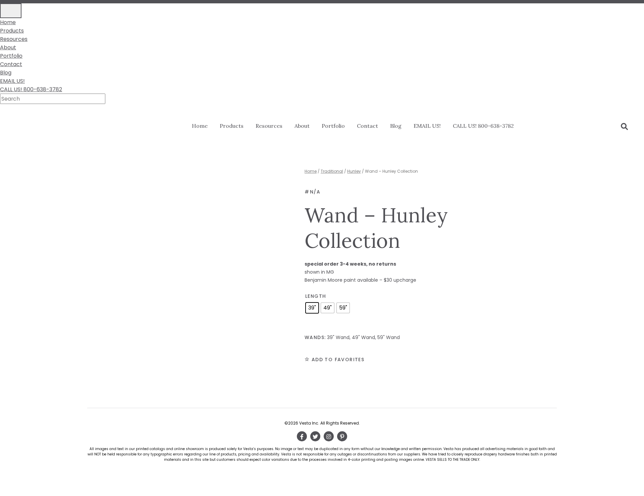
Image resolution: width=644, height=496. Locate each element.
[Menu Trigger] (10, 10)
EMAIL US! (427, 125)
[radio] (312, 308)
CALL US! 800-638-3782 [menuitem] (31, 89)
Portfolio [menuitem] (11, 56)
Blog (395, 125)
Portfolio (333, 125)
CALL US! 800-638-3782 (483, 125)
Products (232, 125)
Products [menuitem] (12, 31)
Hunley (354, 171)
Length (315, 296)
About (302, 125)
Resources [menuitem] (14, 39)
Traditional (332, 171)
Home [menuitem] (8, 22)
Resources (269, 125)
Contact (367, 125)
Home (200, 125)
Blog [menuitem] (5, 72)
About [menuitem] (8, 47)
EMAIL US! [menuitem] (12, 81)
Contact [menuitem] (11, 64)
